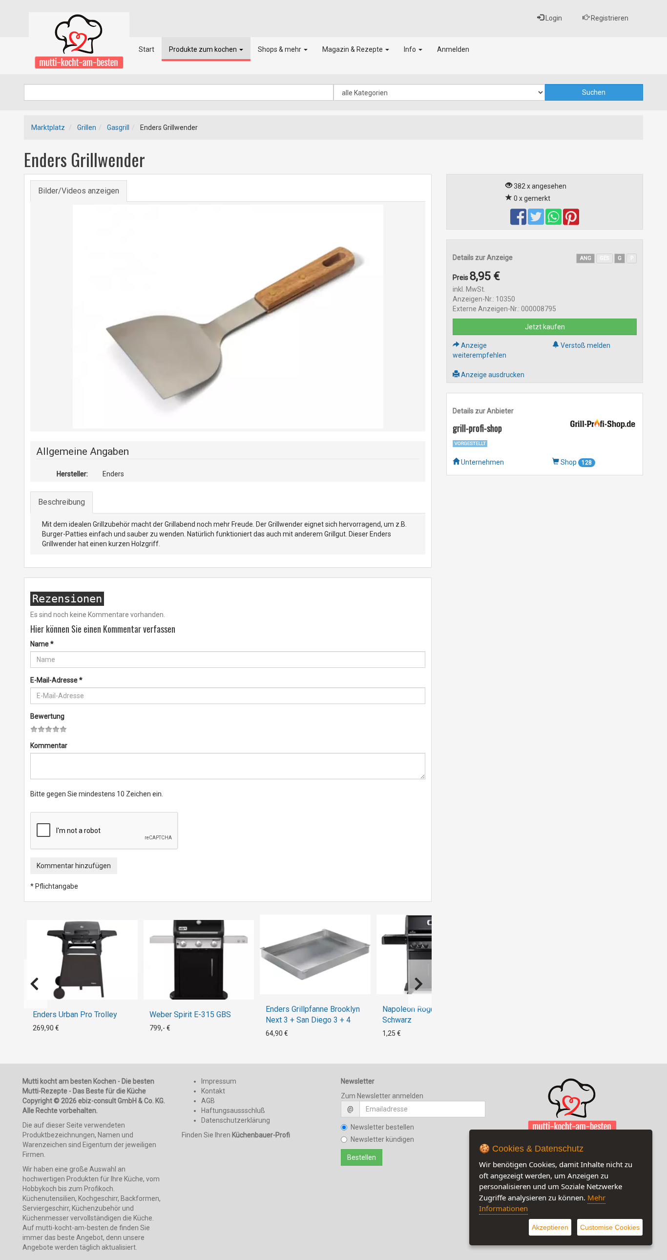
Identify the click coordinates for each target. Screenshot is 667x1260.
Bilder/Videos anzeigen (78, 190)
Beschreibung (61, 502)
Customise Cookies (610, 1227)
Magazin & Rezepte (353, 49)
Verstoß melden (584, 345)
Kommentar (48, 745)
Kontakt (213, 1091)
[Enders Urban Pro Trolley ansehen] (82, 960)
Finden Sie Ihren (236, 1135)
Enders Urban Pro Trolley (75, 1014)
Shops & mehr (280, 49)
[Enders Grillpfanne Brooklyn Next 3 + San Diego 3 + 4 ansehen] (315, 954)
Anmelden (453, 49)
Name (42, 644)
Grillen (86, 127)
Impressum (218, 1081)
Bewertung (47, 716)
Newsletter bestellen (382, 1127)
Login (553, 18)
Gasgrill (118, 127)
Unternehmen (481, 462)
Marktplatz (48, 127)
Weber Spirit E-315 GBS (190, 1014)
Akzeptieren (550, 1227)
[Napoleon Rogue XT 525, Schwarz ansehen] (431, 954)
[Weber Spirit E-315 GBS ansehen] (199, 960)
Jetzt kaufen (545, 327)
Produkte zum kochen (203, 49)
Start (146, 49)
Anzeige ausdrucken (491, 375)
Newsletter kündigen (382, 1139)
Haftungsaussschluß (233, 1110)
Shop (575, 462)
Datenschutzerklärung (235, 1120)
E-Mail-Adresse (56, 680)
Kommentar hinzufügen (74, 866)
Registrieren (608, 18)
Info (410, 49)
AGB (208, 1101)
